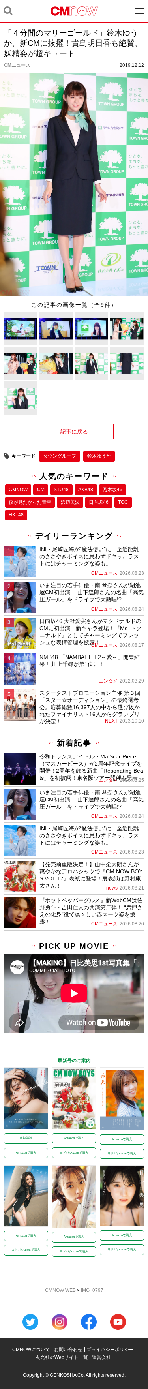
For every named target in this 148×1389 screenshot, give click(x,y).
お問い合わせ (68, 1349)
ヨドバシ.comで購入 (74, 1152)
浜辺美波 (70, 502)
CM (41, 489)
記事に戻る (74, 431)
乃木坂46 (112, 489)
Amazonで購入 (26, 1152)
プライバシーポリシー (110, 1349)
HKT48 (16, 515)
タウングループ (59, 456)
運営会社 (101, 1357)
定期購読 (26, 1138)
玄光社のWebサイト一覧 (62, 1357)
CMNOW (18, 489)
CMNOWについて (31, 1349)
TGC (123, 502)
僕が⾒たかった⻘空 (30, 502)
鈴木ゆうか (99, 456)
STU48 (61, 489)
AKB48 (85, 489)
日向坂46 (99, 502)
